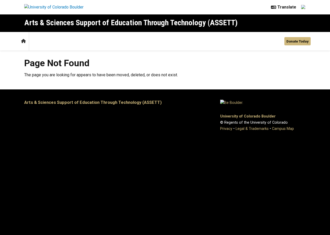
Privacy (226, 129)
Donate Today (297, 41)
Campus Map (283, 129)
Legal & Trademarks (252, 129)
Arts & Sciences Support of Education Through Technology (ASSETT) (131, 22)
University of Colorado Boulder (248, 116)
